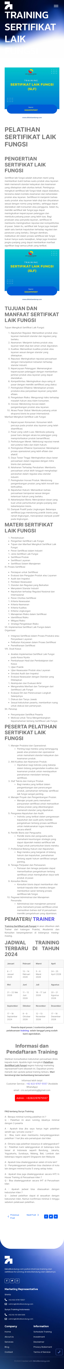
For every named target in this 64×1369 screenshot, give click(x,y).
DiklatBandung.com (41, 1361)
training (25, 1030)
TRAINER (44, 919)
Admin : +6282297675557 (32, 1098)
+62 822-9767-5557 (36, 1083)
